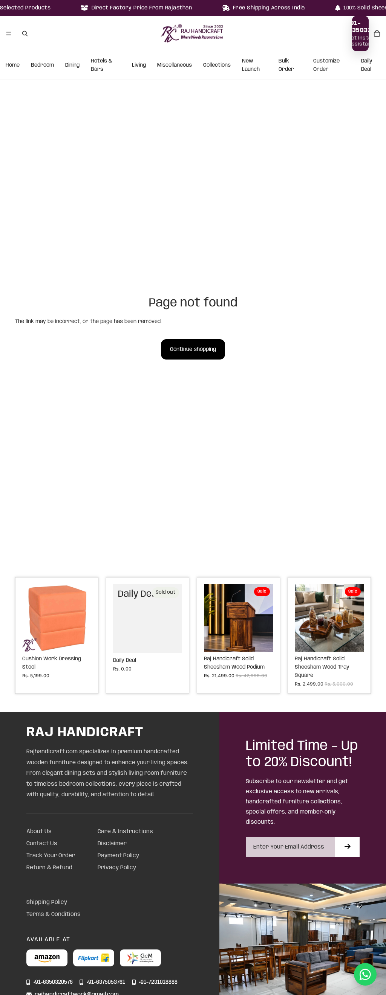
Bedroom (42, 65)
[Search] (25, 33)
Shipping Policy (46, 902)
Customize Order (326, 65)
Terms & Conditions (53, 914)
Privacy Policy (117, 868)
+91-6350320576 (53, 982)
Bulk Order (286, 65)
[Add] (79, 640)
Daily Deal (366, 65)
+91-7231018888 (158, 982)
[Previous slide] (30, 618)
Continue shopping (193, 349)
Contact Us (41, 844)
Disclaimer (112, 844)
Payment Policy (118, 856)
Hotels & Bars (101, 65)
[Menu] (8, 33)
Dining (72, 65)
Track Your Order (50, 856)
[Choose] (261, 640)
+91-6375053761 (106, 982)
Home (13, 65)
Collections (217, 65)
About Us (39, 832)
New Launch (251, 65)
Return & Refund (49, 868)
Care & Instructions (125, 832)
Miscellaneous (174, 65)
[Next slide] (83, 618)
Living (139, 65)
